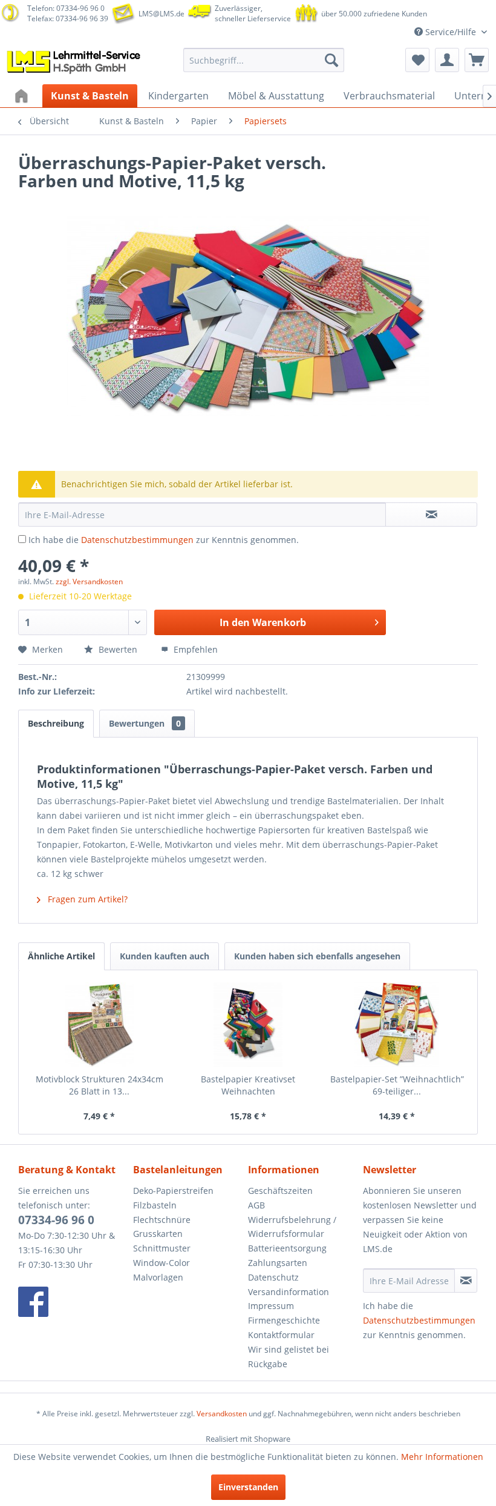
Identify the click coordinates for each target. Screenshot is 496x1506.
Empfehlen (194, 649)
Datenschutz (273, 1277)
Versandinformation (288, 1292)
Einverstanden (248, 1487)
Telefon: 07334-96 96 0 (66, 8)
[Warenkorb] (477, 60)
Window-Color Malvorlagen (161, 1270)
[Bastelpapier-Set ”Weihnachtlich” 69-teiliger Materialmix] (396, 1024)
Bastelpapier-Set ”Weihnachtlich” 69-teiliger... (397, 1085)
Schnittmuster (162, 1248)
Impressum (271, 1305)
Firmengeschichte (284, 1320)
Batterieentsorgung (287, 1248)
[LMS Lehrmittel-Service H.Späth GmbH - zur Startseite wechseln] (74, 63)
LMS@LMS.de (161, 13)
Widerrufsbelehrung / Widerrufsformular (292, 1227)
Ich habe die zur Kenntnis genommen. (163, 539)
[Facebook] (72, 1302)
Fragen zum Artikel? (86, 899)
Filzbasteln (155, 1205)
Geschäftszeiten (280, 1190)
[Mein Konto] (447, 60)
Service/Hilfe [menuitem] (450, 32)
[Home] (23, 95)
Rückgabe (267, 1364)
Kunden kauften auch (164, 956)
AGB (256, 1205)
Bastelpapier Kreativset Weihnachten (248, 1085)
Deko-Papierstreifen (173, 1190)
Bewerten (118, 649)
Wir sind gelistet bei (288, 1349)
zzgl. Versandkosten (89, 581)
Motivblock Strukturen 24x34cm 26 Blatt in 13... (99, 1085)
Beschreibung (56, 723)
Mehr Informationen (442, 1456)
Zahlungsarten (277, 1262)
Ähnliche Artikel (61, 956)
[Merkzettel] (417, 60)
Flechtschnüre (162, 1219)
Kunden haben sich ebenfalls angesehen (317, 956)
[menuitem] (264, 60)
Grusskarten (158, 1233)
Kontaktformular (281, 1335)
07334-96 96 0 (56, 1220)
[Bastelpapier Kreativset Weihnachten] (248, 1024)
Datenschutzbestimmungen (137, 539)
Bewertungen (145, 723)
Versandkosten (222, 1413)
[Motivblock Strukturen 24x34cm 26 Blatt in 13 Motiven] (99, 1024)
